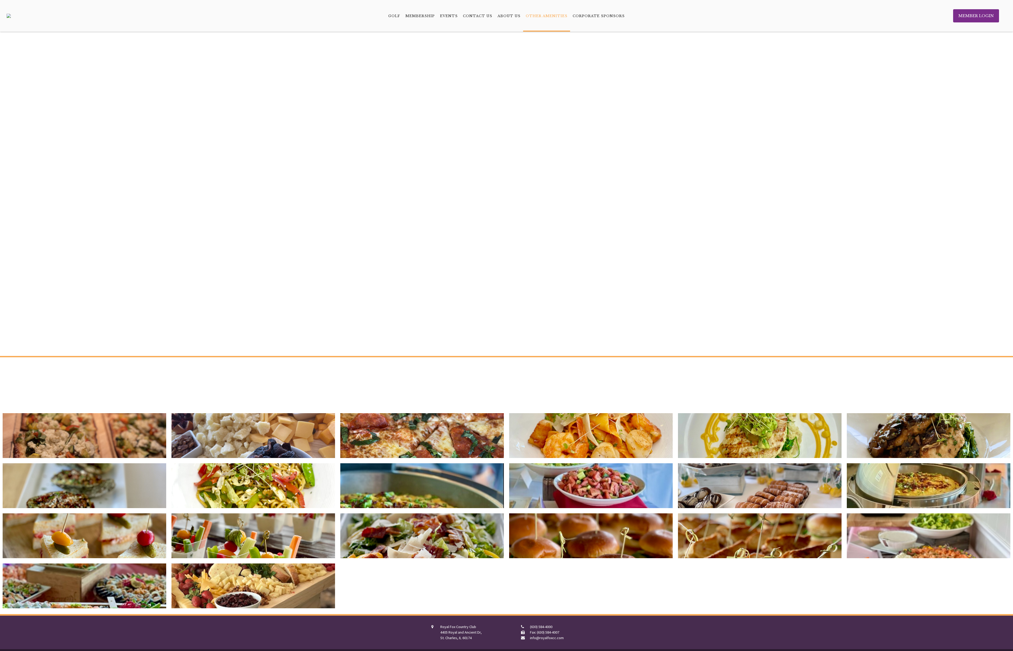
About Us (509, 16)
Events (449, 16)
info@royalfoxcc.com (547, 637)
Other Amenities (546, 16)
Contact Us (477, 16)
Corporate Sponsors (599, 16)
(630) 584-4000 (541, 626)
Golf (394, 16)
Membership (420, 16)
